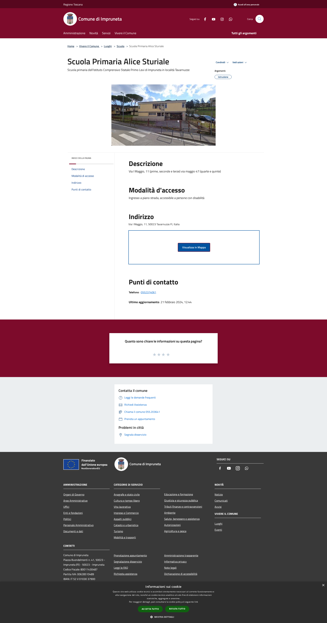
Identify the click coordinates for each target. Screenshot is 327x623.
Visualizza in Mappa (194, 247)
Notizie (219, 494)
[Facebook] (203, 19)
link (196, 601)
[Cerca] (259, 19)
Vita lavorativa (122, 507)
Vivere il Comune (89, 46)
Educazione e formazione (178, 494)
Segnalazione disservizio (128, 562)
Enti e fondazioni (73, 513)
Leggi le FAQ (121, 568)
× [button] (323, 585)
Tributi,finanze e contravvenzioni (183, 507)
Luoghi (108, 46)
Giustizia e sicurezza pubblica (181, 500)
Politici (67, 519)
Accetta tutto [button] (150, 609)
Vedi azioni (238, 62)
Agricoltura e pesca (175, 531)
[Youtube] (212, 19)
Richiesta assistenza (125, 574)
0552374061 (148, 292)
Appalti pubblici (122, 519)
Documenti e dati (73, 531)
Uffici (66, 507)
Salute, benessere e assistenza (182, 519)
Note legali (170, 568)
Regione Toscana (73, 4)
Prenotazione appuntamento (130, 555)
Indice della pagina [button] (81, 158)
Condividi (221, 62)
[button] (163, 617)
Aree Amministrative (75, 501)
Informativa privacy (175, 562)
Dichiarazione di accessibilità (180, 574)
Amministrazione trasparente (181, 555)
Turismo (118, 531)
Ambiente (169, 513)
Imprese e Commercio (126, 513)
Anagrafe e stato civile (127, 494)
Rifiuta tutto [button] (177, 608)
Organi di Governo (73, 494)
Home (70, 46)
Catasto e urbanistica (126, 525)
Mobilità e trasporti (125, 537)
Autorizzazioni (172, 525)
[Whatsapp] (229, 19)
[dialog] (163, 602)
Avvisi (218, 507)
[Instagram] (220, 19)
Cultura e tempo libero (127, 501)
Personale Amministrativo (78, 525)
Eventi (218, 530)
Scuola (120, 46)
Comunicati (221, 501)
